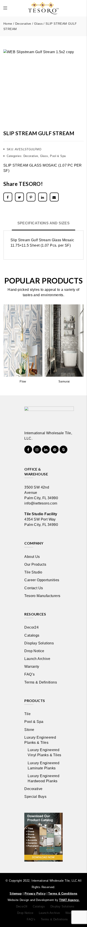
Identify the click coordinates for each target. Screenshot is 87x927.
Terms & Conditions (62, 893)
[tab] (43, 223)
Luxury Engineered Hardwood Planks (43, 778)
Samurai (64, 381)
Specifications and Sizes (43, 223)
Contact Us (33, 588)
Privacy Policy (35, 893)
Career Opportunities (41, 580)
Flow (23, 381)
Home (7, 23)
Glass (38, 23)
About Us (32, 557)
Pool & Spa (58, 156)
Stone (29, 730)
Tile (27, 714)
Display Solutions (39, 643)
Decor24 (31, 627)
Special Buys (35, 796)
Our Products (35, 564)
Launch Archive (37, 659)
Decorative (23, 23)
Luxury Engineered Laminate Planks (43, 765)
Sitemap (16, 893)
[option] (43, 86)
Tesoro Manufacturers (42, 596)
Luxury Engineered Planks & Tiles (40, 740)
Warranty (31, 666)
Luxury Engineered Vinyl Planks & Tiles (44, 752)
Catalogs (31, 635)
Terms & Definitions (40, 682)
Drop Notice (34, 651)
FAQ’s (29, 674)
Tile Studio (33, 572)
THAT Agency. (69, 900)
